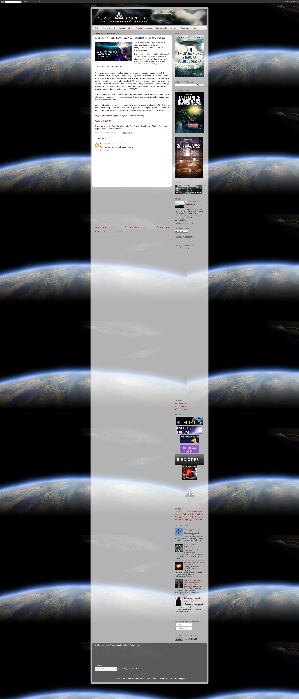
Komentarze (182, 629)
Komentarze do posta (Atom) (114, 232)
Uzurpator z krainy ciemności (191, 546)
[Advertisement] (132, 206)
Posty (179, 625)
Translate (135, 669)
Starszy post (163, 227)
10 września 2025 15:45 (117, 144)
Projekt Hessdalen (181, 403)
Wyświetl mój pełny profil (184, 223)
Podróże (196, 28)
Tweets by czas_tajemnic (184, 248)
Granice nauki (161, 28)
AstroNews (185, 28)
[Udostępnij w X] (127, 133)
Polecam (177, 514)
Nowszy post (101, 227)
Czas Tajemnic (193, 201)
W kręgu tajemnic (108, 28)
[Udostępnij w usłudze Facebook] (129, 133)
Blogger (182, 679)
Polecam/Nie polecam (143, 28)
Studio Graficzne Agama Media (128, 645)
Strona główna (132, 227)
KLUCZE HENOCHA (103, 121)
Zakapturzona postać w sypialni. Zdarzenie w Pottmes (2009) (192, 600)
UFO (96, 28)
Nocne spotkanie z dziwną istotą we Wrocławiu (193, 581)
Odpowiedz (104, 150)
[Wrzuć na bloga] (125, 133)
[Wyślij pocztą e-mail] (123, 133)
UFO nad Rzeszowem (183, 409)
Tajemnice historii (125, 28)
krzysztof (104, 144)
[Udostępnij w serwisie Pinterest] (132, 133)
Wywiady (173, 28)
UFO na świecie (180, 406)
